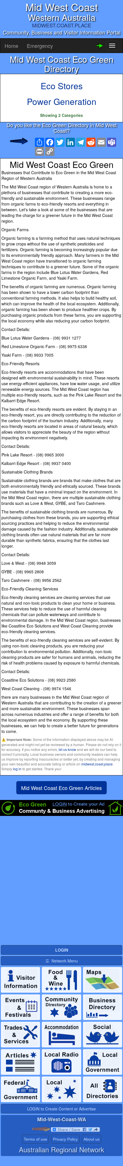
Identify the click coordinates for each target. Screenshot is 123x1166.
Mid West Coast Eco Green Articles (61, 787)
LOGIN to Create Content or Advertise (61, 1109)
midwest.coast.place (97, 763)
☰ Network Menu (61, 961)
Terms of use (35, 1139)
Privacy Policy (65, 1139)
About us (92, 1139)
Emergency (40, 45)
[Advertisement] (61, 883)
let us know (67, 749)
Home (11, 45)
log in (17, 768)
